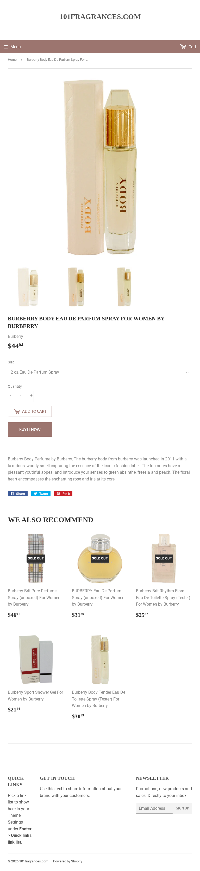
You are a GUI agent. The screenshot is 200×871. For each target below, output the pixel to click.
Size (11, 362)
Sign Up (182, 808)
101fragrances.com (100, 17)
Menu (15, 46)
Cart (192, 46)
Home (12, 60)
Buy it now (30, 429)
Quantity (15, 386)
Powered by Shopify (67, 861)
